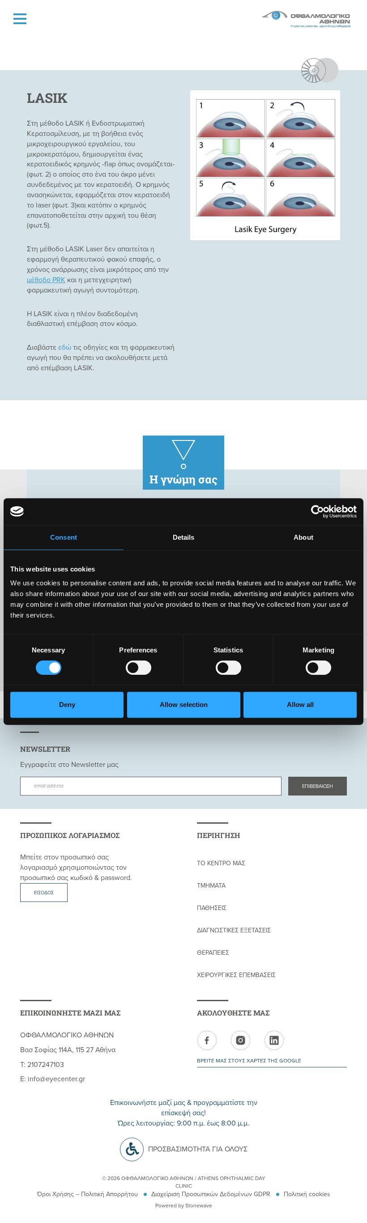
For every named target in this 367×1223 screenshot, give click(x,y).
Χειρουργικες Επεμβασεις (236, 975)
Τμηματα (211, 885)
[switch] (138, 667)
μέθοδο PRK (46, 279)
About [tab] (303, 537)
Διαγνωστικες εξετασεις (234, 930)
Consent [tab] (63, 537)
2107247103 (45, 1064)
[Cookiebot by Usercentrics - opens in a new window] (317, 511)
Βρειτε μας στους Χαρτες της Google (249, 1061)
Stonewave (198, 1205)
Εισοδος (44, 893)
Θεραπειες (213, 952)
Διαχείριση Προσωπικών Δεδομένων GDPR (210, 1194)
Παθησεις (211, 908)
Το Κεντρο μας (221, 863)
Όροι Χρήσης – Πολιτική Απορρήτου (87, 1194)
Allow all (300, 704)
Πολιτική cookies (307, 1194)
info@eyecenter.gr (56, 1079)
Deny (67, 704)
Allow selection (184, 704)
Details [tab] (184, 537)
